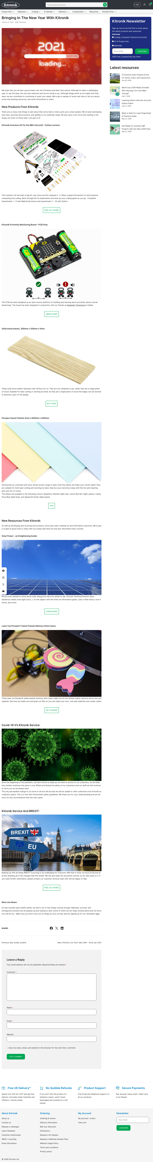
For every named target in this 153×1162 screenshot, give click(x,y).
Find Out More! (51, 210)
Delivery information (48, 1122)
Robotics (62, 12)
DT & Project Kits (121, 41)
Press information (9, 1143)
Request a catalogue (10, 1127)
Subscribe (142, 51)
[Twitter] (56, 928)
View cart (82, 1122)
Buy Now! (51, 403)
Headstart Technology (76, 305)
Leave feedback (8, 1131)
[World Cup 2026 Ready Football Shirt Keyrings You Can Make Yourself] (115, 91)
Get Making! (51, 710)
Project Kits (7, 12)
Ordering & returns (48, 1118)
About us (5, 1118)
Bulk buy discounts (48, 1127)
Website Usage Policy (49, 1143)
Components (77, 12)
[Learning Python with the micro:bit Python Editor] (115, 104)
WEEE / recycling (9, 1139)
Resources (94, 12)
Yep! (52, 506)
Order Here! (51, 314)
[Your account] (144, 4)
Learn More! (52, 611)
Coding (35, 12)
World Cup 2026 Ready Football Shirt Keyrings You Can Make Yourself (135, 90)
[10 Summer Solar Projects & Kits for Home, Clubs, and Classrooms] (115, 78)
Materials (22, 12)
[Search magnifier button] (105, 5)
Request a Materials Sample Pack (54, 1139)
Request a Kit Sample (49, 1135)
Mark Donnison (20, 22)
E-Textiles (48, 12)
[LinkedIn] (62, 928)
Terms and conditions (49, 1147)
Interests (116, 34)
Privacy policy (46, 1151)
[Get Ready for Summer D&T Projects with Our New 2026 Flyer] (115, 129)
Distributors (45, 1131)
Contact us (6, 1122)
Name (10, 1007)
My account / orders (86, 1118)
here (97, 914)
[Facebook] (51, 928)
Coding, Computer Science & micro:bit (130, 37)
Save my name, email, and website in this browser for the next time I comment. (42, 1048)
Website (10, 1034)
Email (10, 1021)
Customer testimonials (11, 1135)
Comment (11, 972)
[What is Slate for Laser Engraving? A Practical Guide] (115, 117)
